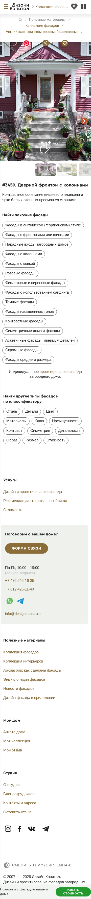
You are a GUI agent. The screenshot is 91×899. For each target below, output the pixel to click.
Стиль (11, 411)
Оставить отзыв (17, 812)
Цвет (50, 411)
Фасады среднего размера (28, 359)
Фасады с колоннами (23, 254)
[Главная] (20, 20)
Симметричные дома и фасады (32, 330)
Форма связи (26, 548)
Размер (32, 440)
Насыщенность (65, 421)
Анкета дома (14, 732)
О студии (11, 785)
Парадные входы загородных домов (37, 244)
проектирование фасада (61, 371)
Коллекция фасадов (53, 7)
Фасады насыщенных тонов (29, 311)
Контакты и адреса (19, 803)
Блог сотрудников (18, 794)
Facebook (19, 829)
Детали (31, 411)
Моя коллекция (16, 741)
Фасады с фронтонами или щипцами (37, 234)
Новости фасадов (18, 688)
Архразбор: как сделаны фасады (32, 670)
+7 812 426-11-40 (19, 589)
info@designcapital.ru (22, 613)
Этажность (56, 440)
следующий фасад (84, 121)
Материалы (16, 421)
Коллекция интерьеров (23, 661)
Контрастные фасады (24, 321)
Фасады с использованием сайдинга (37, 292)
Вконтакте (32, 829)
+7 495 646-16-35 (19, 580)
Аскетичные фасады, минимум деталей (40, 340)
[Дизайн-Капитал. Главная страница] (20, 7)
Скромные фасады (21, 350)
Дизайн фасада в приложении (29, 697)
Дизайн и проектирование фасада (32, 491)
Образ (11, 440)
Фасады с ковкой (20, 263)
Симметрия (40, 430)
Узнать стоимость (73, 891)
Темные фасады (19, 302)
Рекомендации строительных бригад (35, 501)
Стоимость (12, 510)
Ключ (39, 421)
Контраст (14, 430)
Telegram (45, 829)
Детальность (69, 430)
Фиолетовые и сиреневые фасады (35, 282)
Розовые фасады (20, 273)
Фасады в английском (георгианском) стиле (43, 225)
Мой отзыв (12, 750)
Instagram (8, 829)
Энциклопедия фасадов (24, 679)
